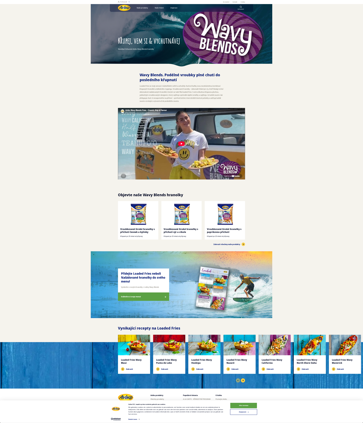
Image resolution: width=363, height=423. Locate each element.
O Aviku (243, 2)
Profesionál (123, 2)
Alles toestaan (243, 405)
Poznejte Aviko (221, 399)
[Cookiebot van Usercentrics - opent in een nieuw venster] (116, 419)
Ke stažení (226, 2)
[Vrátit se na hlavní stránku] (124, 8)
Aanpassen (242, 412)
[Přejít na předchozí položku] (238, 380)
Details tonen (132, 419)
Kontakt (235, 2)
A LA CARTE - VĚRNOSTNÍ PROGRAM (197, 399)
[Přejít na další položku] (243, 380)
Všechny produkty (157, 399)
